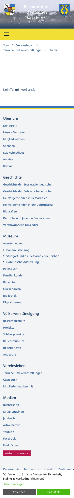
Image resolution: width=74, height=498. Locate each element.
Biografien (10, 211)
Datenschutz (11, 469)
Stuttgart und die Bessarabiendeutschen (32, 256)
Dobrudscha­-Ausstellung (22, 262)
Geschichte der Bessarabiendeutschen (28, 184)
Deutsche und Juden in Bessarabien (26, 218)
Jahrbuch (9, 418)
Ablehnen (19, 492)
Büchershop (11, 405)
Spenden (9, 146)
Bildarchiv (9, 282)
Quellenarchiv (12, 289)
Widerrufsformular (17, 453)
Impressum (31, 469)
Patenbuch (10, 269)
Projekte (8, 327)
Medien (9, 397)
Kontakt (8, 166)
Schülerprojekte (13, 334)
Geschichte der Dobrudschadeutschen (28, 191)
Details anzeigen (13, 484)
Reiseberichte (12, 348)
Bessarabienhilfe (14, 321)
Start (6, 45)
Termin (54, 50)
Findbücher (10, 445)
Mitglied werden (14, 139)
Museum (10, 236)
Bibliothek (9, 295)
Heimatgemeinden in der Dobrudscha (28, 204)
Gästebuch (10, 379)
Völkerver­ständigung (21, 313)
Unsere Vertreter (14, 132)
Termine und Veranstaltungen (22, 50)
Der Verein (10, 125)
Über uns (11, 118)
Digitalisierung (12, 302)
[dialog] (37, 484)
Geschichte (12, 177)
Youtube (8, 432)
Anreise (8, 159)
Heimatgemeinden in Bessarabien (25, 198)
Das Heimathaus (13, 152)
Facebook (9, 438)
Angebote (9, 354)
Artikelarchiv (11, 425)
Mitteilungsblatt (13, 411)
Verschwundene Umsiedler (20, 225)
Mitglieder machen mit (18, 386)
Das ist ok (53, 492)
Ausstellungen (12, 243)
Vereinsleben (25, 45)
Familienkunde (12, 275)
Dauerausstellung (17, 250)
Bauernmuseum (13, 341)
